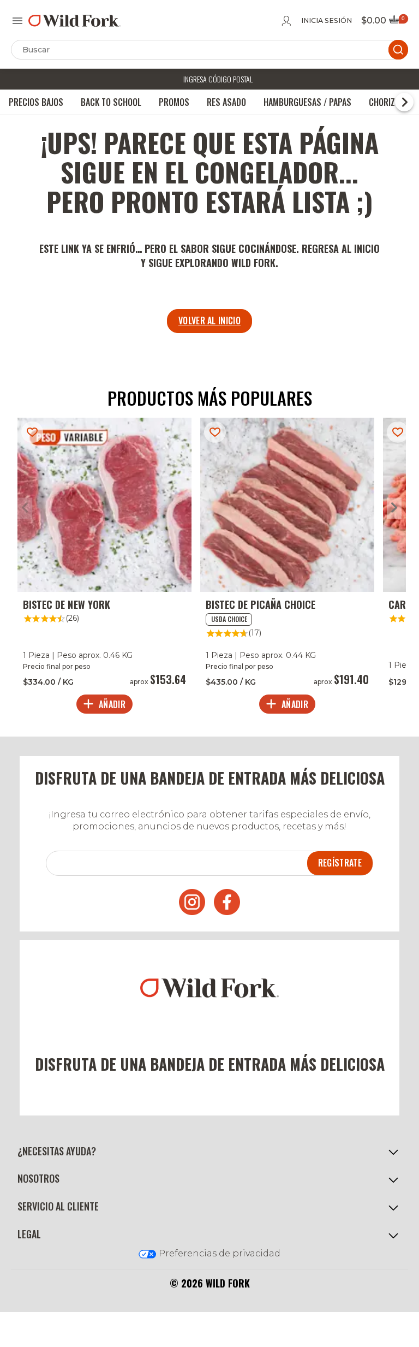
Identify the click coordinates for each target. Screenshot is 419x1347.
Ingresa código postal (218, 79)
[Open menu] (17, 20)
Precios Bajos (36, 102)
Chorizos (387, 102)
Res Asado (226, 102)
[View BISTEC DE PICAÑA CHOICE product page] (287, 568)
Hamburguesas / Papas (307, 102)
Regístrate (340, 862)
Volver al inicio (209, 320)
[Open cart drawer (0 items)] (397, 23)
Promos (174, 102)
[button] (209, 1151)
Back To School (111, 102)
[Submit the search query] (398, 50)
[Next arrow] (394, 508)
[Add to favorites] (32, 432)
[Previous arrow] (24, 508)
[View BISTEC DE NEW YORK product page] (104, 568)
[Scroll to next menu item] (404, 102)
